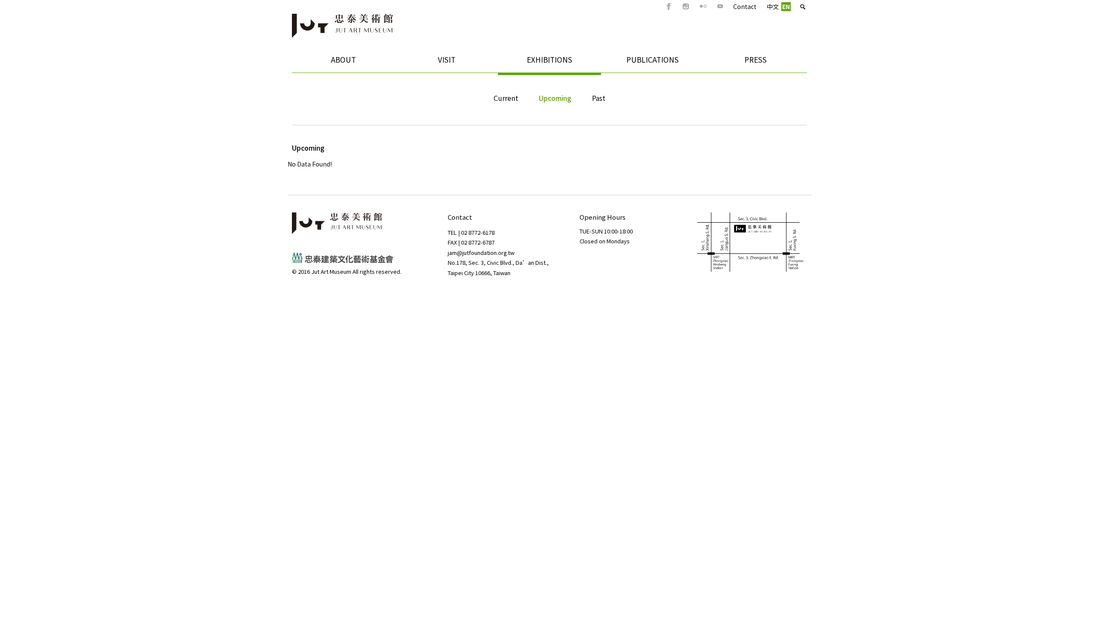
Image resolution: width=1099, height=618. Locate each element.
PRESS (755, 59)
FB (669, 6)
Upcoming (555, 98)
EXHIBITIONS (535, 62)
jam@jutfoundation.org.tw (481, 252)
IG (686, 6)
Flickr (703, 6)
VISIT (425, 62)
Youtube (720, 6)
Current (506, 98)
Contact (744, 6)
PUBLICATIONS (640, 62)
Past (598, 98)
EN (786, 6)
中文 (773, 6)
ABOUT (324, 62)
